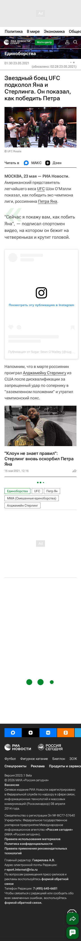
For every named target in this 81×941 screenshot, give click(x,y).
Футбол (10, 759)
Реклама (38, 766)
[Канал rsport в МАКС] (13, 732)
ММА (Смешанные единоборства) (31, 498)
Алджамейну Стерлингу (44, 372)
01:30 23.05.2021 (16, 63)
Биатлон (58, 759)
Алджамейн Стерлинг (22, 505)
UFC (41, 188)
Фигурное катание (34, 759)
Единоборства (17, 491)
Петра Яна (47, 201)
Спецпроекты (15, 766)
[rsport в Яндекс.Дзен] (30, 732)
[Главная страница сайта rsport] (27, 42)
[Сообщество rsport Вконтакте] (48, 732)
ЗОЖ (73, 759)
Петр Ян (52, 491)
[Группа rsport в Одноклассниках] (65, 732)
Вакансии (11, 785)
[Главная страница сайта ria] (5, 42)
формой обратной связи (22, 902)
